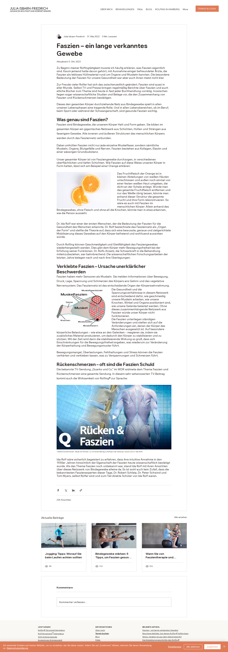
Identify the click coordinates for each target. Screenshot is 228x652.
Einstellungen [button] (174, 646)
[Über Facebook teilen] (58, 490)
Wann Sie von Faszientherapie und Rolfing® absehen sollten (163, 555)
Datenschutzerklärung (17, 648)
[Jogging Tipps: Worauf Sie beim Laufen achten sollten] (63, 535)
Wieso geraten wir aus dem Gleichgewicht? (162, 637)
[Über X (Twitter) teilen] (65, 490)
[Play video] (114, 417)
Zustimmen (212, 646)
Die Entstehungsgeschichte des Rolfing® (160, 640)
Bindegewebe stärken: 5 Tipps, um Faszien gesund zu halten (113, 555)
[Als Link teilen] (80, 490)
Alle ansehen (180, 517)
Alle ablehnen (193, 646)
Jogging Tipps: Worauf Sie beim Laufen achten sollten (63, 555)
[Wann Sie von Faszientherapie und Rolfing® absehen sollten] (164, 535)
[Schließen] (224, 647)
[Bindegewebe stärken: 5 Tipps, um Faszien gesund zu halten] (114, 535)
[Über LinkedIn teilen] (73, 490)
